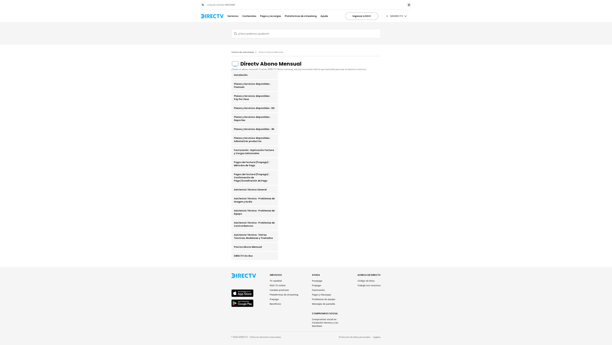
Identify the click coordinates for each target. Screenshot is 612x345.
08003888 (230, 4)
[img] (405, 16)
